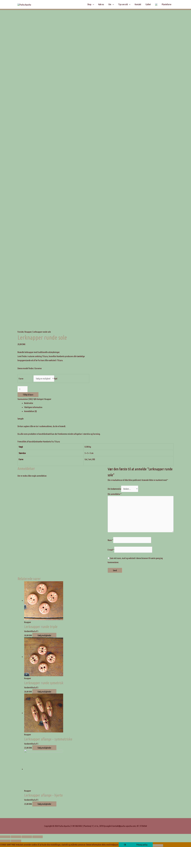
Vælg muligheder (44, 635)
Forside (20, 332)
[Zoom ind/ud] (37, 836)
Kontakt (138, 4)
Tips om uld (123, 4)
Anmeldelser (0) (30, 411)
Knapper (28, 332)
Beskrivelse (28, 403)
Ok (125, 844)
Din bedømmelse (114, 489)
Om (109, 4)
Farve (21, 378)
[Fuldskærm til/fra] (27, 836)
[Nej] (158, 845)
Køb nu (101, 4)
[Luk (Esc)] (5, 836)
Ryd (55, 378)
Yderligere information (33, 407)
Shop (89, 4)
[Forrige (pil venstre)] (5, 841)
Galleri (148, 4)
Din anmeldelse (114, 494)
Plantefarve (166, 4)
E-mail (111, 549)
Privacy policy (141, 844)
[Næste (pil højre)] (16, 841)
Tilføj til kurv (28, 394)
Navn (110, 540)
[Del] (16, 836)
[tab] (98, 403)
